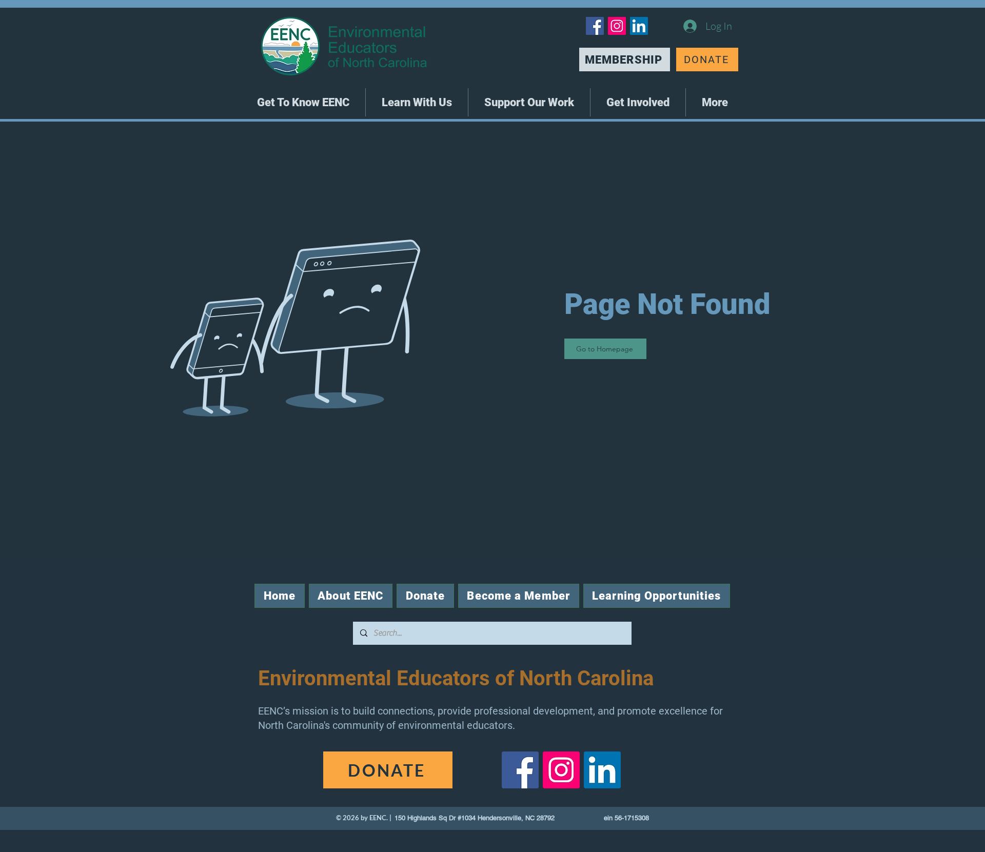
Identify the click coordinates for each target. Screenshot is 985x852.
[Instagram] (617, 26)
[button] (303, 102)
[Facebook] (595, 26)
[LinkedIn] (639, 26)
